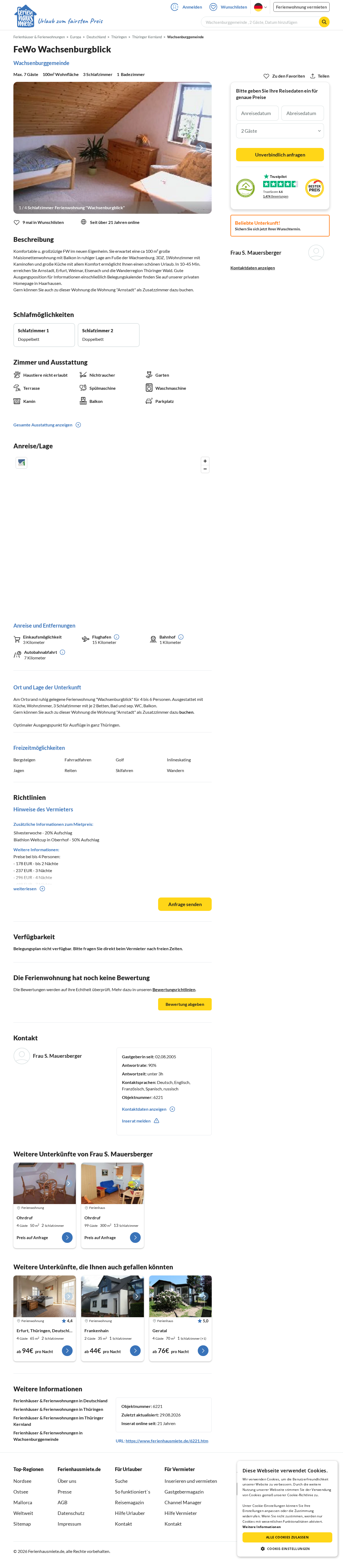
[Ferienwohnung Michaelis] (44, 1183)
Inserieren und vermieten (191, 1481)
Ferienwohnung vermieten (301, 6)
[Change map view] (21, 462)
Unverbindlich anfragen (280, 155)
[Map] (112, 534)
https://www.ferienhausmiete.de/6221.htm (167, 1440)
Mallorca (22, 1502)
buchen (186, 712)
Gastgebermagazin (184, 1492)
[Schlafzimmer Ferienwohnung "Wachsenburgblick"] (112, 148)
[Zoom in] (205, 461)
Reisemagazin (129, 1502)
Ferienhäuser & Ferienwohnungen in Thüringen (58, 1409)
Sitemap (22, 1524)
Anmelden (192, 6)
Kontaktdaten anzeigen (252, 267)
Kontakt (123, 1524)
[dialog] (287, 1509)
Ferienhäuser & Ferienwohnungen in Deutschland (60, 1400)
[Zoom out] (205, 469)
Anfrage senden (185, 904)
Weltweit (23, 1513)
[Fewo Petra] (112, 1296)
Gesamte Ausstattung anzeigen (42, 424)
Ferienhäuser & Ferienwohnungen (39, 37)
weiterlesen (24, 888)
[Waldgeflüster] (180, 1296)
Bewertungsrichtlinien (173, 989)
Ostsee (20, 1492)
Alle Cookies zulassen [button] (287, 1537)
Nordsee (22, 1481)
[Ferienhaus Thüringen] (112, 1183)
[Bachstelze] (44, 1296)
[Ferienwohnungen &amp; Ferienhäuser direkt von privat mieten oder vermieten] (58, 21)
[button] (287, 1548)
